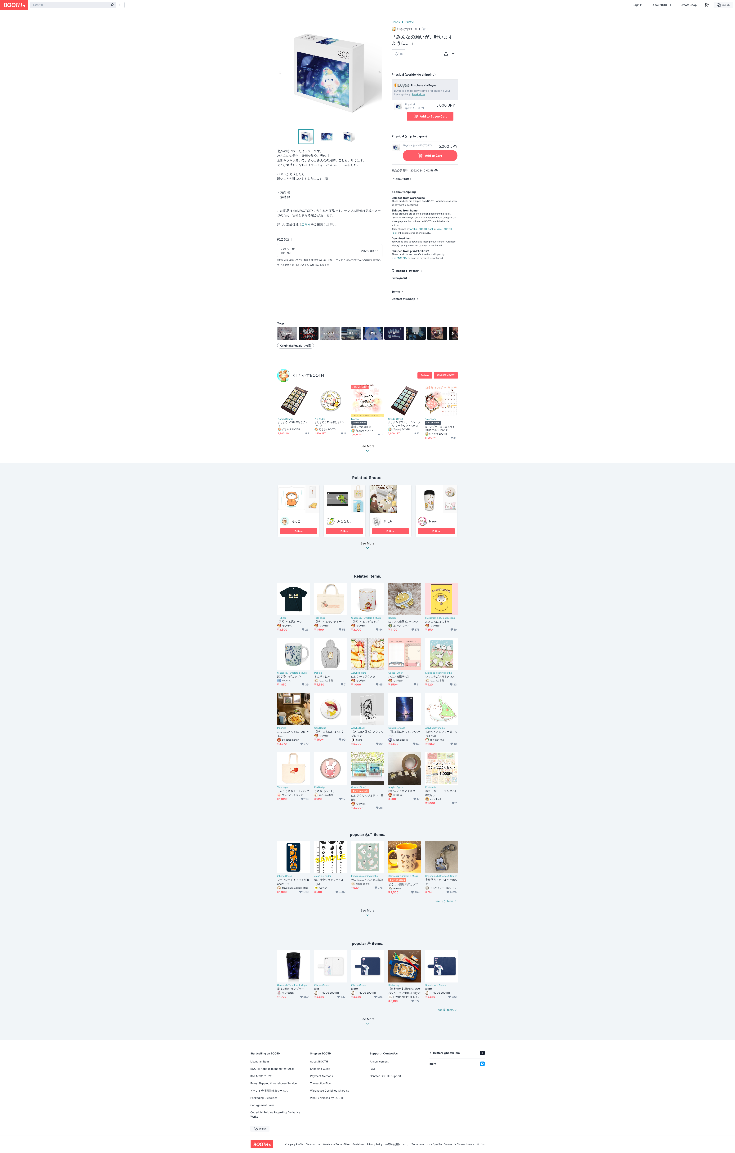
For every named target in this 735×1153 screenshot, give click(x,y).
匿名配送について (261, 1076)
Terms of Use (313, 1144)
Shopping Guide (320, 1068)
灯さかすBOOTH (308, 375)
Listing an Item (259, 1061)
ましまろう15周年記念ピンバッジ (329, 424)
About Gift (402, 178)
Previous (280, 72)
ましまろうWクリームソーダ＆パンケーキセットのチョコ (404, 424)
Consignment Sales (262, 1105)
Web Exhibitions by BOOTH (327, 1097)
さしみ (387, 521)
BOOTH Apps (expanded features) (272, 1068)
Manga (355, 419)
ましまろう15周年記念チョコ (293, 424)
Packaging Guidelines (263, 1097)
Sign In (638, 5)
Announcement (379, 1061)
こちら (306, 224)
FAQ (372, 1068)
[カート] (424, 29)
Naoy (433, 521)
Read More (418, 94)
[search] (112, 5)
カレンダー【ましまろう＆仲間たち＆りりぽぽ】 (440, 428)
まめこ (296, 521)
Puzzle (409, 22)
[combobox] (73, 5)
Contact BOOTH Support (385, 1076)
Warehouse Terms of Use (336, 1144)
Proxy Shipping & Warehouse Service (273, 1083)
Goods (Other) (285, 419)
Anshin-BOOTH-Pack (422, 229)
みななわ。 (345, 521)
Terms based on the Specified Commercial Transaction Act (443, 1144)
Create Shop (689, 5)
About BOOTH (662, 5)
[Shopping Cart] (707, 5)
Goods (396, 22)
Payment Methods (321, 1076)
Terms (396, 291)
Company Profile (294, 1144)
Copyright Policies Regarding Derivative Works (275, 1114)
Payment (401, 278)
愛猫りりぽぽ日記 (361, 426)
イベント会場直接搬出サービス (269, 1090)
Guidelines (358, 1144)
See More (367, 543)
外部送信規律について (396, 1144)
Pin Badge (319, 419)
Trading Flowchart (407, 270)
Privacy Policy (374, 1144)
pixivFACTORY (399, 258)
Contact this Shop (403, 298)
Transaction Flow (320, 1083)
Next (379, 72)
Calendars (430, 419)
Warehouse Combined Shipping (329, 1090)
